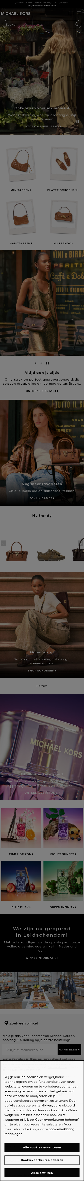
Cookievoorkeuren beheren (42, 1160)
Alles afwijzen (42, 1173)
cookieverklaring (61, 1129)
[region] (42, 1120)
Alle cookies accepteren (42, 1147)
